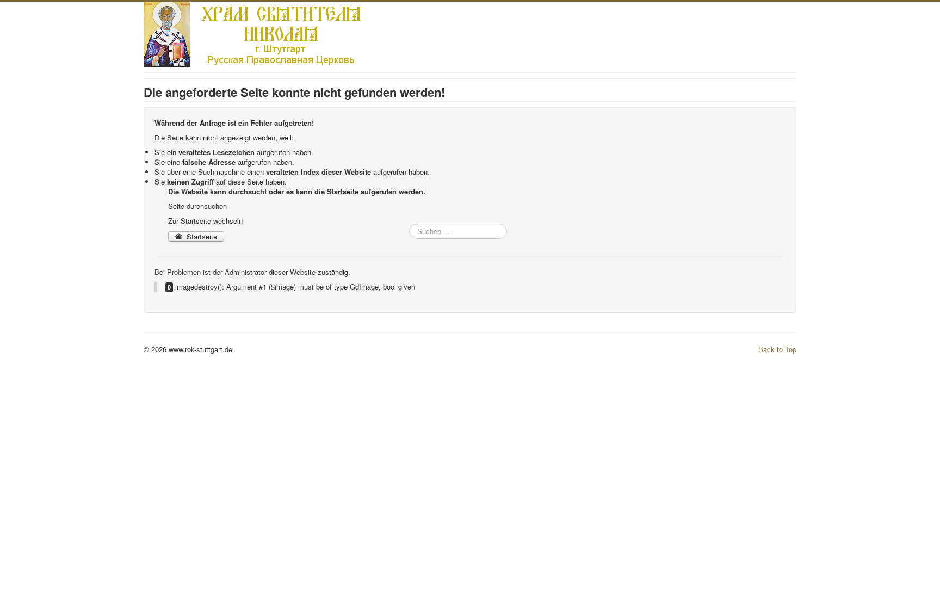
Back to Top (777, 349)
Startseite (200, 236)
